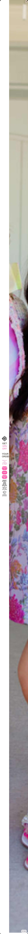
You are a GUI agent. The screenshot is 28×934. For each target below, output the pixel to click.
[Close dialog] (26, 2)
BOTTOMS (4, 477)
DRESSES (4, 468)
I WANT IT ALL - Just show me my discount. (4, 482)
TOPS (4, 472)
